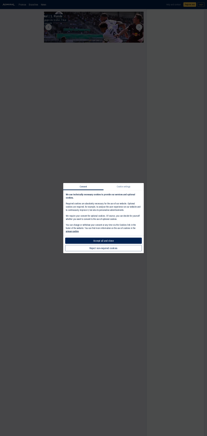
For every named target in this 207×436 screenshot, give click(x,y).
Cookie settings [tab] (123, 186)
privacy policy (72, 231)
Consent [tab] (83, 186)
